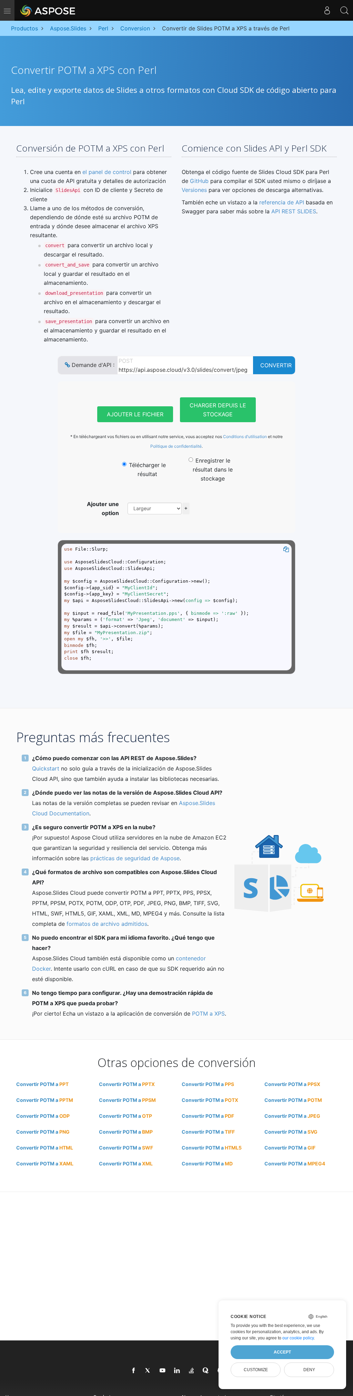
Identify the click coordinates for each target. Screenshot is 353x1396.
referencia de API (281, 202)
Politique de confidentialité (176, 446)
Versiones (194, 189)
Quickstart (45, 768)
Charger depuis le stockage (218, 410)
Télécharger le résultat (147, 469)
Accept (282, 1352)
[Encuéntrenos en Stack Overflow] (191, 1370)
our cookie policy (298, 1338)
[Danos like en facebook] (133, 1370)
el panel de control (106, 171)
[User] (327, 10)
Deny (309, 1369)
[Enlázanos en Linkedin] (177, 1370)
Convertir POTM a (42, 1084)
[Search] (344, 10)
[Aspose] (48, 10)
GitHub (199, 180)
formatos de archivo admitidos (107, 923)
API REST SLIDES (293, 211)
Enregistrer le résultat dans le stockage (213, 469)
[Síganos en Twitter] (148, 1370)
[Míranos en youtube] (162, 1370)
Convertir (276, 365)
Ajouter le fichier (135, 414)
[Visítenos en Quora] (206, 1370)
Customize (256, 1369)
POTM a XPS (208, 1013)
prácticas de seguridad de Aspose (135, 858)
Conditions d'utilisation (245, 436)
